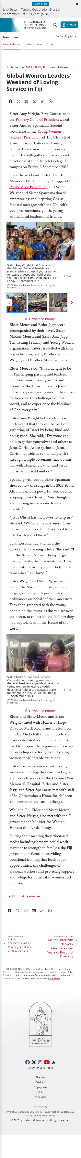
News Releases (11, 44)
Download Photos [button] (42, 319)
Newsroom (10, 37)
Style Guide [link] (54, 978)
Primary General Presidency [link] (38, 119)
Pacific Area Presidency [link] (28, 187)
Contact (51, 44)
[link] (10, 911)
